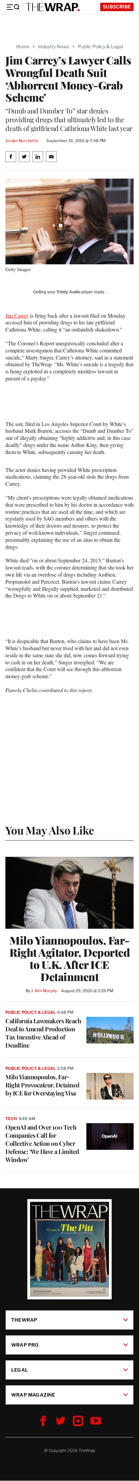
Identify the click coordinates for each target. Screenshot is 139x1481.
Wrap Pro (25, 1345)
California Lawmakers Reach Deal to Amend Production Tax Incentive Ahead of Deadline (43, 1033)
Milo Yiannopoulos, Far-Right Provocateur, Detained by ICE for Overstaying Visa (42, 1085)
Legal (19, 1370)
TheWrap (24, 1320)
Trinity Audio (68, 292)
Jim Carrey (17, 315)
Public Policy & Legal (100, 46)
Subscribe (117, 6)
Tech (11, 1118)
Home (22, 46)
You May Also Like (49, 830)
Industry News (53, 46)
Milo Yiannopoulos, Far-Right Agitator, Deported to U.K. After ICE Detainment (69, 958)
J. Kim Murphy (44, 990)
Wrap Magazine (33, 1395)
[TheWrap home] (53, 7)
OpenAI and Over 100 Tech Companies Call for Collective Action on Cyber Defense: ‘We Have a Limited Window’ (42, 1143)
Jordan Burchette (21, 140)
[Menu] (12, 7)
